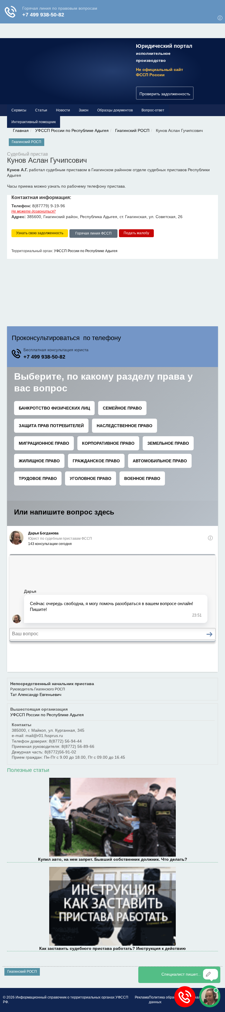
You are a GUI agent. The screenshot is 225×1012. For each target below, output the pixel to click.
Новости (63, 110)
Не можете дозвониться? (33, 211)
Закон (83, 110)
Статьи (41, 110)
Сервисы (18, 110)
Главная (21, 130)
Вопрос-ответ (153, 110)
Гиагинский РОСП (132, 130)
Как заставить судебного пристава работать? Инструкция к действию (112, 948)
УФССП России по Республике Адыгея (72, 130)
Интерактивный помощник (33, 122)
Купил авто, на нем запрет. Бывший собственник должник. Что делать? (112, 859)
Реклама (142, 997)
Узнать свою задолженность (39, 233)
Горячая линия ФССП (93, 233)
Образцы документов (115, 110)
